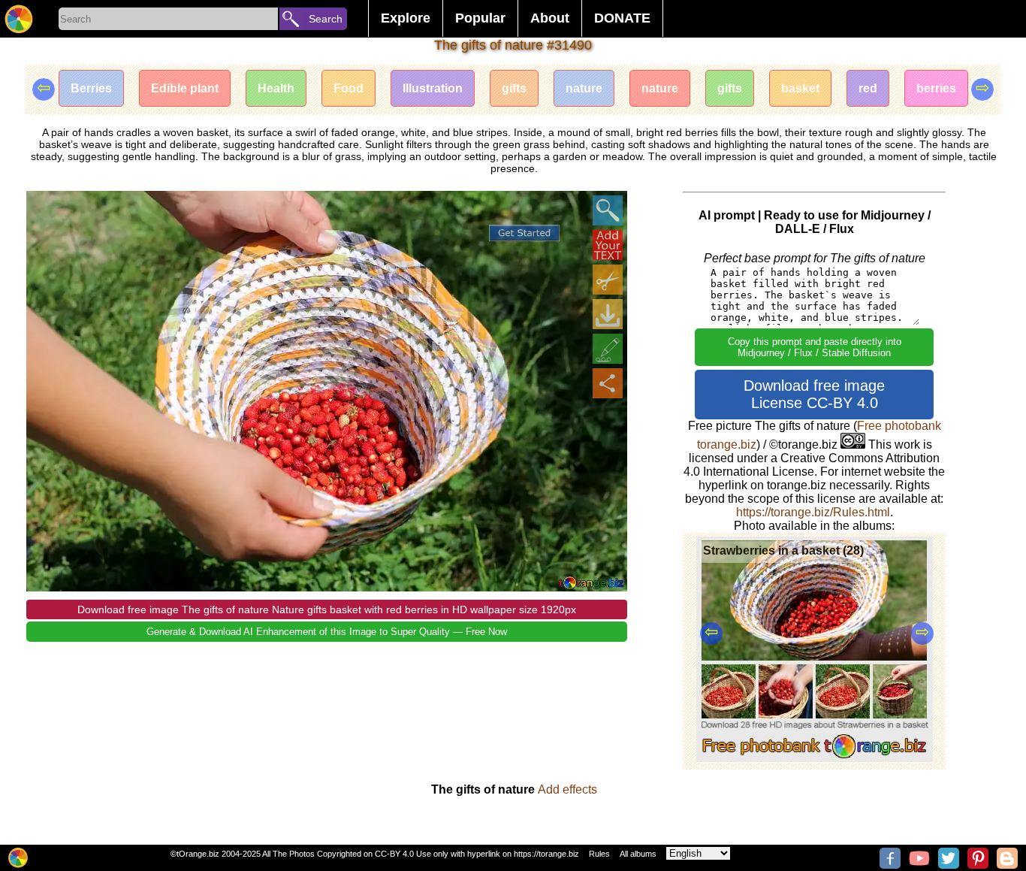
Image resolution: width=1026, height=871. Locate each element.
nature (584, 88)
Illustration (433, 88)
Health (276, 88)
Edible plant (185, 88)
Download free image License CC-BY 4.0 (814, 394)
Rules (599, 853)
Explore (405, 18)
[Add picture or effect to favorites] (46, 210)
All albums (638, 853)
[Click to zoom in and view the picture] (608, 210)
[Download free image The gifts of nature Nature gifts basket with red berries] (608, 314)
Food (348, 88)
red (868, 88)
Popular (480, 18)
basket (800, 88)
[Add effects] (608, 349)
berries (936, 88)
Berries (91, 88)
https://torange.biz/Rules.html (813, 512)
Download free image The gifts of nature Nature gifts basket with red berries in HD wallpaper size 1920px (326, 609)
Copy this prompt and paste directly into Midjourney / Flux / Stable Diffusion (814, 347)
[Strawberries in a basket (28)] (814, 758)
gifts (514, 88)
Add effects (567, 789)
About (549, 18)
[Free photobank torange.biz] (19, 19)
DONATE (622, 18)
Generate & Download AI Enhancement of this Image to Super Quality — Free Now (326, 631)
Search (326, 19)
